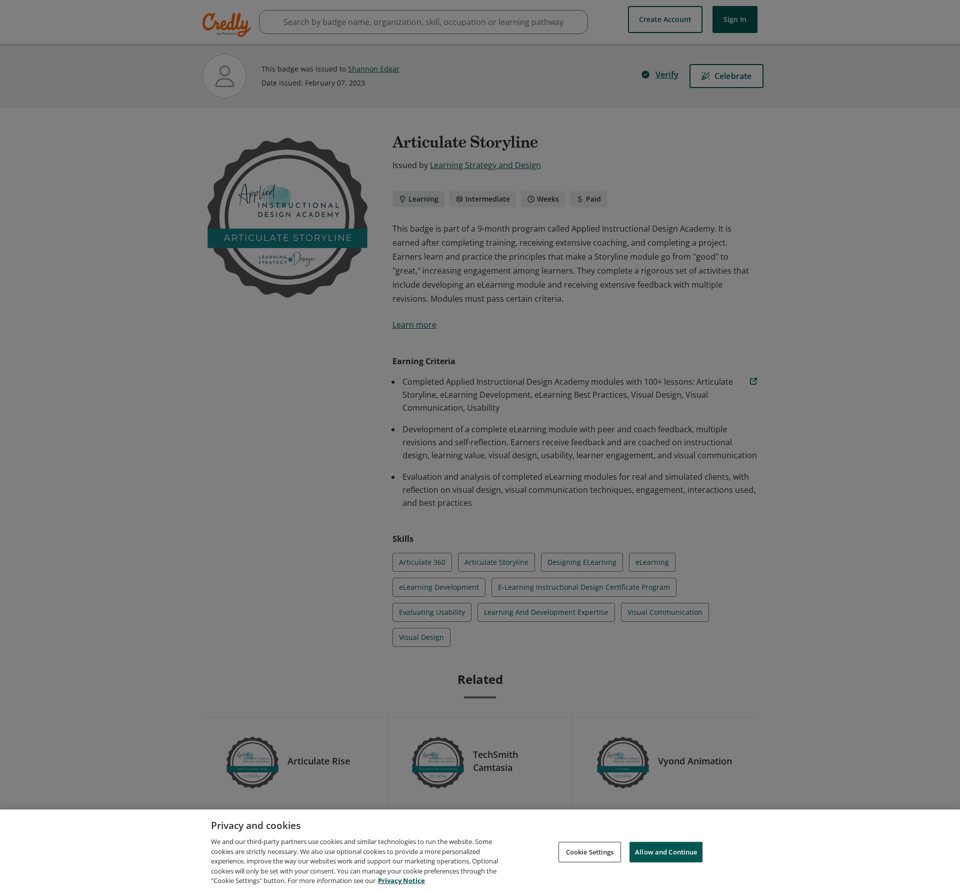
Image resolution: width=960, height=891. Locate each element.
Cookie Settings (590, 851)
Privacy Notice (401, 880)
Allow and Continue (666, 851)
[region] (480, 850)
